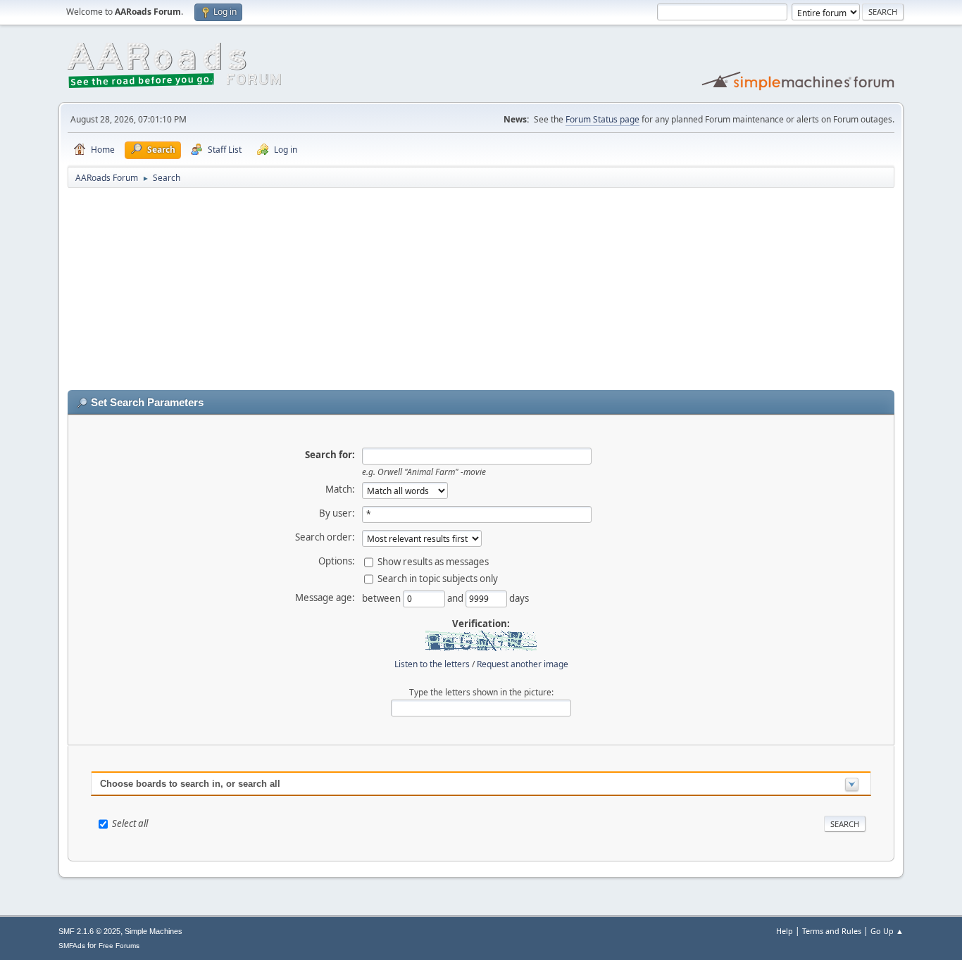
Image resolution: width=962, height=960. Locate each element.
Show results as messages (433, 561)
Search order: (325, 537)
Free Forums (119, 945)
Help (784, 931)
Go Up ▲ (887, 931)
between (382, 597)
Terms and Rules (831, 931)
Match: (340, 489)
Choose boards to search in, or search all (190, 783)
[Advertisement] (481, 291)
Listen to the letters (432, 664)
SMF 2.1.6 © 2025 (89, 931)
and (456, 597)
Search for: (330, 454)
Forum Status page (602, 119)
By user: (337, 513)
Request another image (522, 664)
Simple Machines (153, 931)
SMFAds (71, 945)
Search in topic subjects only (437, 577)
